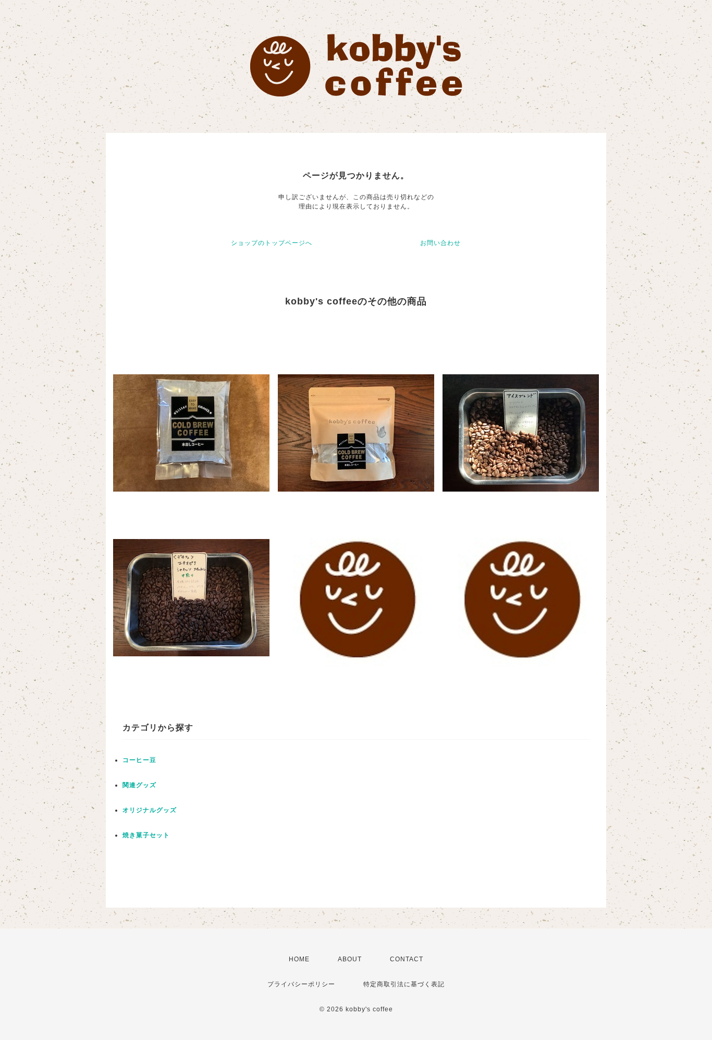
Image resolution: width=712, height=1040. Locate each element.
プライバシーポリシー (301, 984)
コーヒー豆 (139, 760)
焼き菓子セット (146, 835)
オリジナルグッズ (149, 810)
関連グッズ (139, 785)
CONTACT (406, 959)
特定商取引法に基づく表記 (404, 984)
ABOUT (350, 959)
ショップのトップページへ (271, 243)
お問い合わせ (440, 243)
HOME (299, 959)
